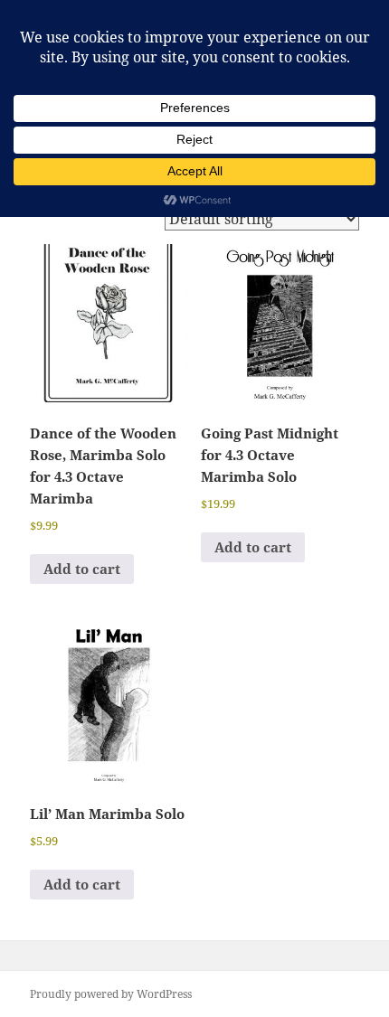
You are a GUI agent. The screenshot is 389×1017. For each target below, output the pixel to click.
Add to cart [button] (81, 569)
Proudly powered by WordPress (111, 994)
